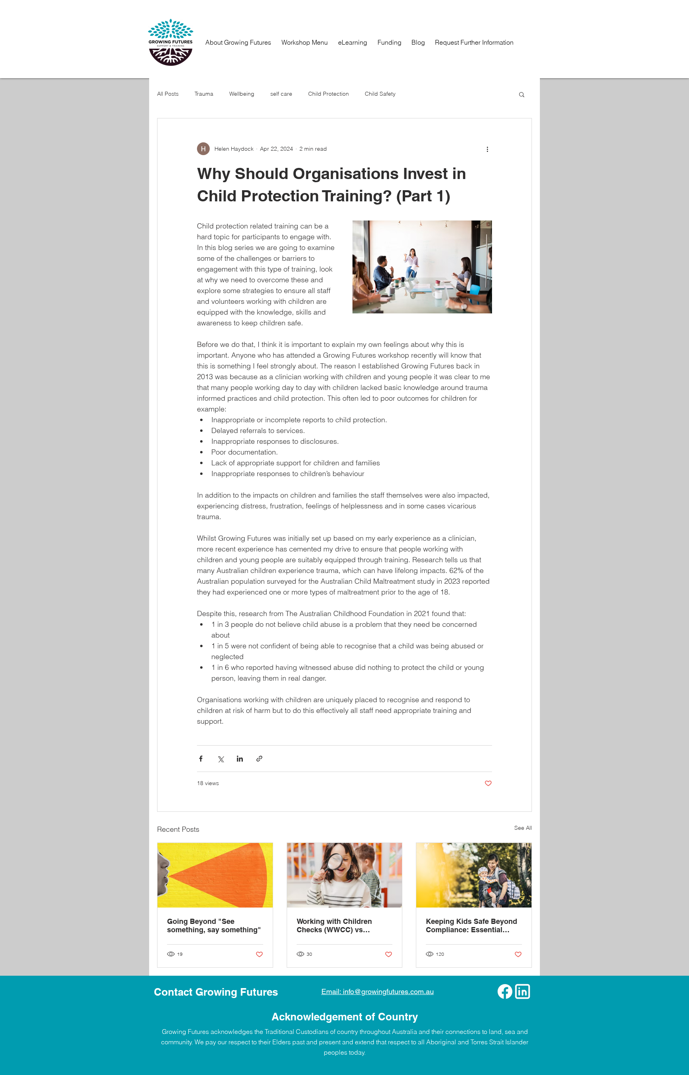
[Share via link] (259, 758)
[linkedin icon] (522, 991)
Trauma (204, 93)
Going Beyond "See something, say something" (214, 925)
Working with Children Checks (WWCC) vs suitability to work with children (335, 925)
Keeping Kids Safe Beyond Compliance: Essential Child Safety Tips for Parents (471, 925)
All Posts (168, 93)
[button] (522, 94)
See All (523, 827)
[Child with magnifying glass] (344, 875)
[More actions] (487, 149)
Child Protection (328, 93)
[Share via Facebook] (201, 758)
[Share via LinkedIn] (240, 758)
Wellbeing (241, 93)
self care (281, 93)
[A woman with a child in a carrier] (474, 875)
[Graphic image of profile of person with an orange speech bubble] (215, 875)
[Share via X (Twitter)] (220, 758)
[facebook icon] (505, 991)
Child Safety (380, 93)
